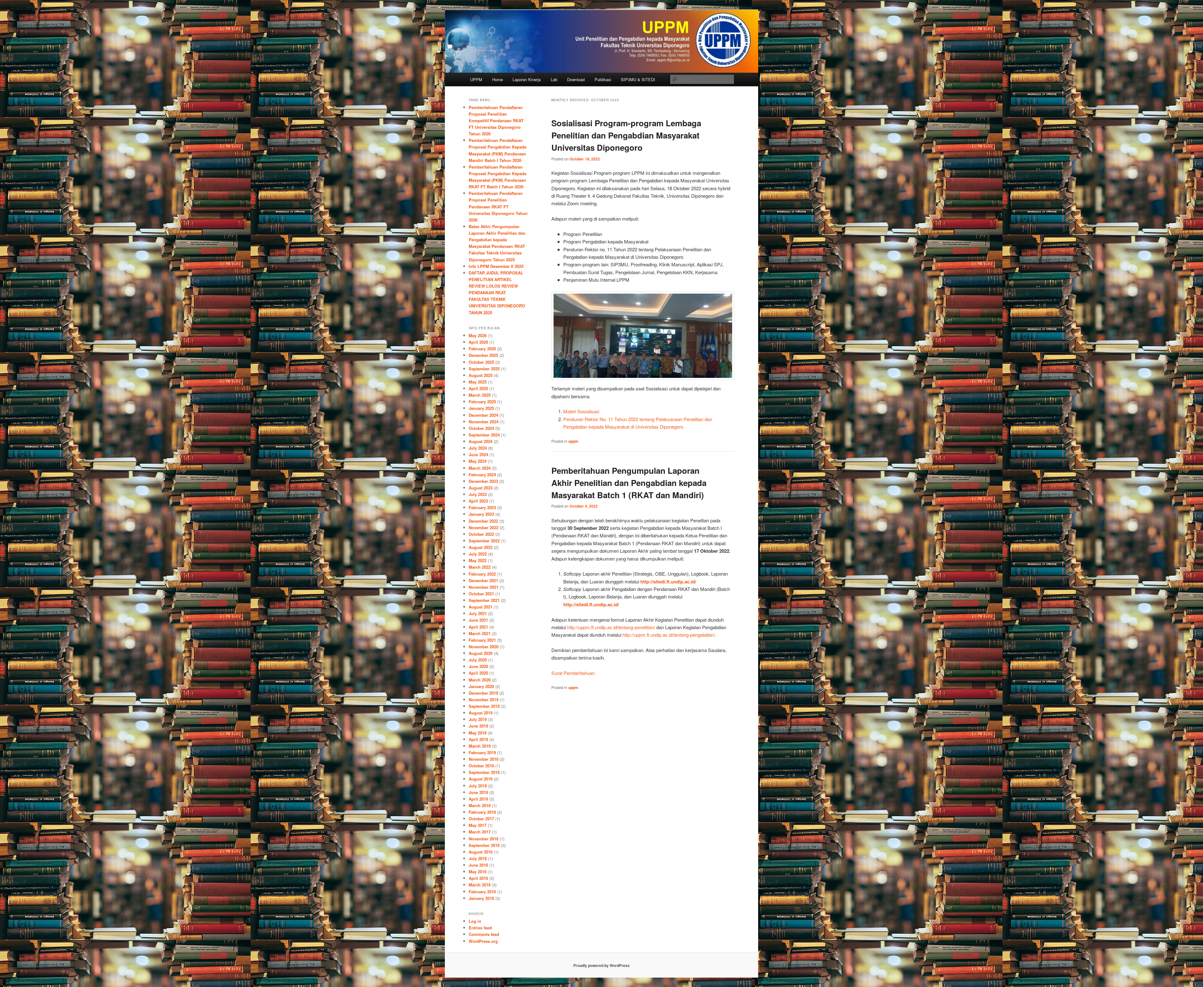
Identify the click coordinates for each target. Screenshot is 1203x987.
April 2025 (478, 388)
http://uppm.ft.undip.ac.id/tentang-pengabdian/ (668, 634)
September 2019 (484, 706)
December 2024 (483, 415)
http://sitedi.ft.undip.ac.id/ (668, 581)
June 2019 (478, 726)
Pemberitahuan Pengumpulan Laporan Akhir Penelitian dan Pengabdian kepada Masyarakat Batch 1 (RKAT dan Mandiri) (628, 483)
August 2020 (480, 653)
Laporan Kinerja (527, 79)
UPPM (476, 79)
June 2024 (478, 454)
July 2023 (478, 494)
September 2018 (484, 772)
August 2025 (480, 375)
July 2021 (478, 613)
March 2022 (480, 567)
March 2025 (480, 395)
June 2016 (478, 865)
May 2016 (478, 872)
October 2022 (481, 534)
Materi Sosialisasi (581, 411)
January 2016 (481, 898)
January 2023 (481, 514)
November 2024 (483, 422)
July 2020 (478, 660)
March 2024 (480, 468)
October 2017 (481, 819)
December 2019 (483, 693)
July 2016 (478, 858)
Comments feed (484, 934)
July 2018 (478, 786)
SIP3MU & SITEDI (638, 79)
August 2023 (480, 488)
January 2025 (481, 408)
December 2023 (483, 481)
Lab (554, 79)
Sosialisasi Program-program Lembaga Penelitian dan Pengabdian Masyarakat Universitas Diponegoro (626, 135)
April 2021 (478, 627)
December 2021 (483, 580)
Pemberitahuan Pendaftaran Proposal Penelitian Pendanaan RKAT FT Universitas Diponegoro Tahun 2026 (498, 206)
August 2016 (480, 852)
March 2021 (480, 633)
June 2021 (478, 620)
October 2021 (481, 594)
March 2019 (480, 746)
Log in (475, 921)
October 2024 (481, 428)
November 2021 (483, 587)
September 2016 (484, 845)
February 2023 (482, 507)
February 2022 (482, 574)
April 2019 (478, 739)
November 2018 (483, 759)
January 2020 (481, 686)
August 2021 (480, 607)
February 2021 (482, 640)
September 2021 (484, 600)
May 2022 (478, 560)
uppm (573, 441)
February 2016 (482, 892)
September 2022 (484, 541)
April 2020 (478, 673)
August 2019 (480, 713)
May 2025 (478, 382)
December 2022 (483, 521)
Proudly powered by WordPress (601, 965)
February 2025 (482, 402)
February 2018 (482, 812)
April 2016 (478, 878)
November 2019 (483, 699)
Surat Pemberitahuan (573, 673)
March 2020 (480, 680)
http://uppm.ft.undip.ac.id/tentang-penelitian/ (611, 627)
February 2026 (482, 349)
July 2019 (478, 719)
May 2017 (478, 825)
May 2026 (478, 335)
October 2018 (481, 766)
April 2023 (478, 501)
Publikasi (603, 79)
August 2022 (480, 547)
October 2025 (481, 362)
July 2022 (478, 554)
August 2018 (480, 779)
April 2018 (478, 799)
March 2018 (480, 805)
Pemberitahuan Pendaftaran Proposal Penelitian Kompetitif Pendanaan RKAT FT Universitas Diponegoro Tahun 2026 (496, 120)
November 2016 (483, 839)
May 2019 (478, 733)
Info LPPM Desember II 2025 (496, 266)
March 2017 (480, 832)
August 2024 (480, 441)
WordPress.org (483, 941)
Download (576, 79)
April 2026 (478, 342)
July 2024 (478, 448)
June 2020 (478, 666)
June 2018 (478, 792)
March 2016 (480, 885)
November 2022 (483, 527)
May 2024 (478, 461)
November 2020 (483, 647)
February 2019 (482, 752)
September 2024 (484, 435)
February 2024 (482, 475)
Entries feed (480, 928)
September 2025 (484, 369)
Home (497, 79)
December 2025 (483, 355)
